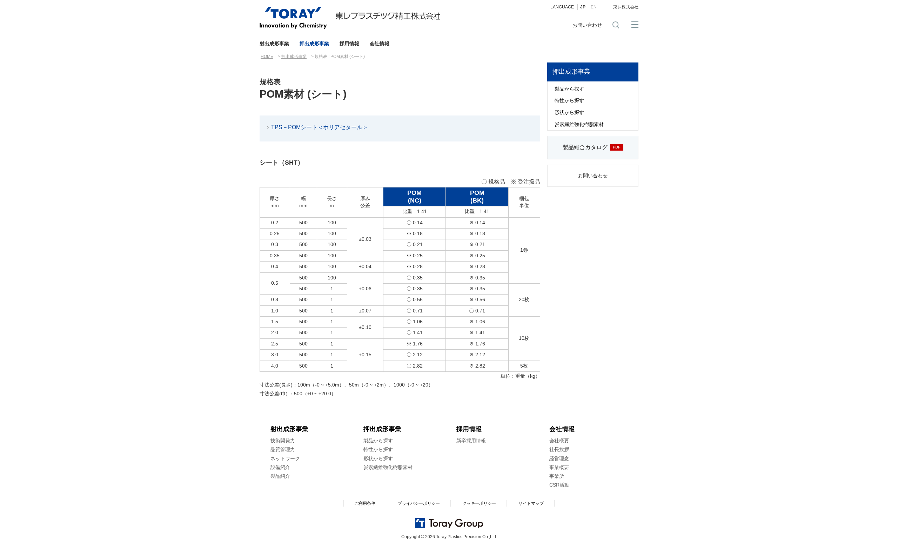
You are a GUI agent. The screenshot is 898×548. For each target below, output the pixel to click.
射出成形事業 (274, 43)
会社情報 (379, 43)
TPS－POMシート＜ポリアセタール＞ (319, 127)
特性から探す (569, 100)
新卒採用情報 (471, 440)
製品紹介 (280, 476)
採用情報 (349, 43)
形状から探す (569, 112)
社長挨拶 (559, 449)
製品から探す (569, 89)
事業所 (556, 476)
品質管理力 (282, 449)
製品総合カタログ (585, 147)
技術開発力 (282, 440)
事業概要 (559, 467)
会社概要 (559, 440)
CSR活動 (559, 485)
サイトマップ (531, 503)
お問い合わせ (587, 25)
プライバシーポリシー (419, 503)
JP (582, 7)
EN (594, 7)
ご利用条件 (364, 503)
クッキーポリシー (479, 503)
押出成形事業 (314, 43)
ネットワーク (285, 458)
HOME (267, 56)
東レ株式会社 (625, 7)
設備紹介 (280, 467)
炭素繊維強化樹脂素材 (579, 124)
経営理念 (559, 458)
